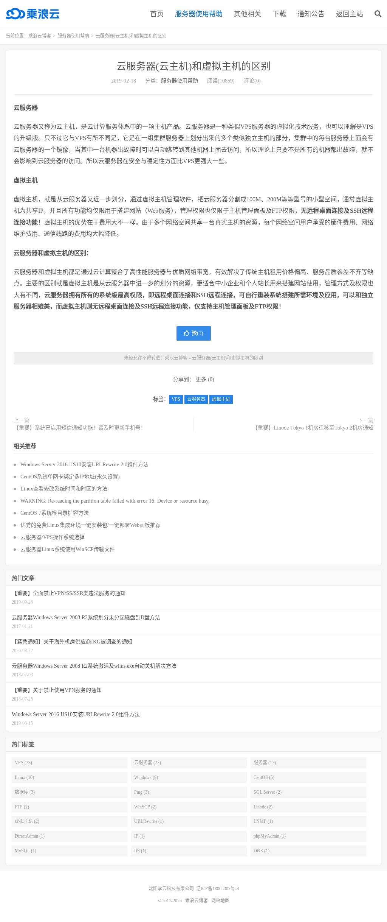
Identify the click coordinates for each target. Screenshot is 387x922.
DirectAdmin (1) (30, 836)
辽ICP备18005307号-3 (217, 888)
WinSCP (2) (145, 807)
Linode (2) (263, 807)
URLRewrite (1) (149, 821)
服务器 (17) (265, 762)
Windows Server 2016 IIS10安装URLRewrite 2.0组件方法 (84, 464)
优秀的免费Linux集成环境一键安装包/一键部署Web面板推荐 (90, 525)
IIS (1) (140, 850)
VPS (176, 399)
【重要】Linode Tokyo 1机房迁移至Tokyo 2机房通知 (312, 428)
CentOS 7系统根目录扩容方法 (54, 513)
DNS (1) (261, 850)
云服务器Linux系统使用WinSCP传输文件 (67, 549)
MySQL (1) (25, 850)
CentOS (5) (264, 777)
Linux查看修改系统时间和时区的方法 (63, 489)
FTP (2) (22, 807)
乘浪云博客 (32, 14)
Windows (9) (146, 777)
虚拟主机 (221, 399)
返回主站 (349, 14)
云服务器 (196, 399)
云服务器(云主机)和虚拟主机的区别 (193, 66)
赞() (197, 333)
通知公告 (311, 14)
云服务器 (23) (147, 762)
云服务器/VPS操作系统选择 (52, 537)
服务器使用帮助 (199, 14)
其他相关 (247, 14)
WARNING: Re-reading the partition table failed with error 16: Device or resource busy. (115, 501)
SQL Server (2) (268, 792)
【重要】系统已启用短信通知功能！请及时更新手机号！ (80, 428)
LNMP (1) (263, 821)
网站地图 (220, 900)
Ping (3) (141, 792)
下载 (279, 14)
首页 (157, 14)
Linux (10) (24, 777)
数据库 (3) (25, 792)
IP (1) (139, 836)
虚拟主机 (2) (27, 821)
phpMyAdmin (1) (270, 836)
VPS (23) (23, 762)
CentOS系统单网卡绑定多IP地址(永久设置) (70, 477)
